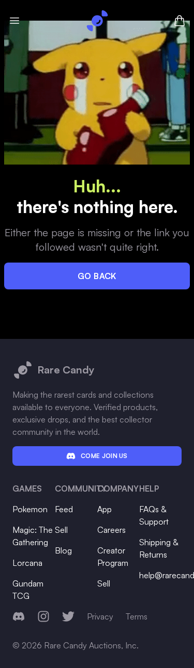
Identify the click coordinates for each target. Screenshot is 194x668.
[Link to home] (97, 20)
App (104, 509)
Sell (61, 530)
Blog (63, 550)
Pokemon (30, 509)
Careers (111, 530)
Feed (64, 509)
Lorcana (27, 563)
